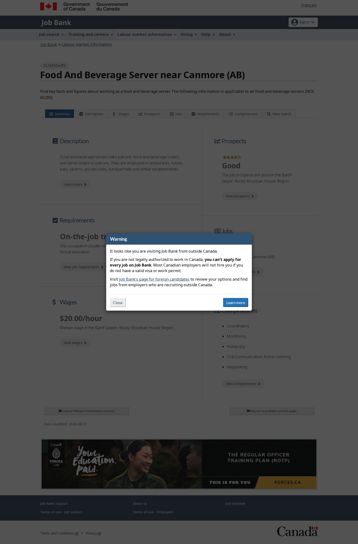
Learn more (235, 302)
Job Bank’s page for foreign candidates (154, 279)
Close (117, 302)
